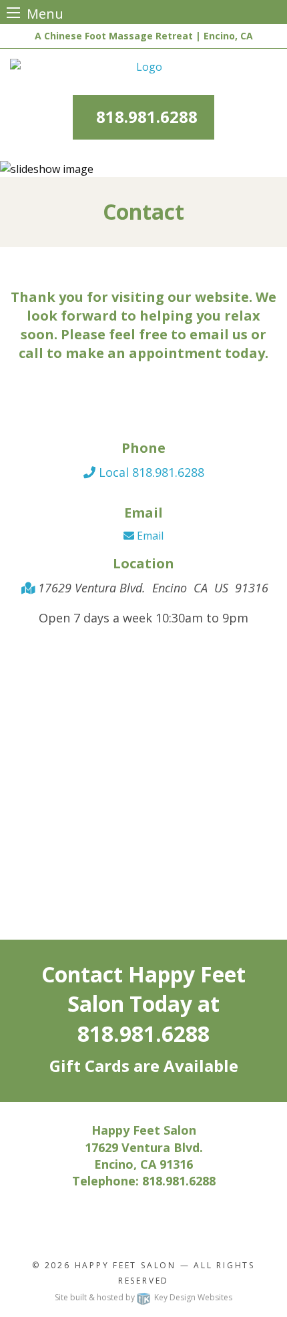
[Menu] (13, 12)
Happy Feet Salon (125, 1265)
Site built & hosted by (143, 1297)
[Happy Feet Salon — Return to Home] (143, 67)
